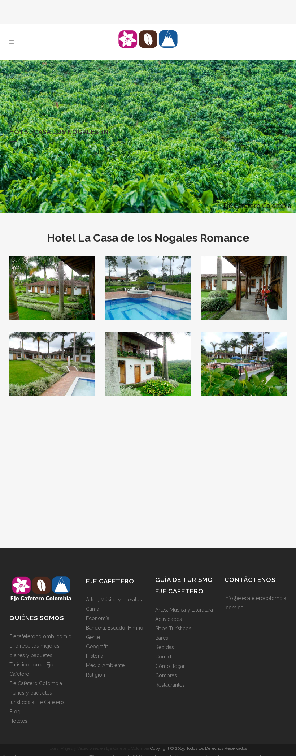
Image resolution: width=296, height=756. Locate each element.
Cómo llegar (170, 666)
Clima (92, 609)
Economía (97, 618)
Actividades (168, 619)
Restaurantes (170, 685)
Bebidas (164, 647)
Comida (164, 657)
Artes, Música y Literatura (115, 599)
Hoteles (18, 721)
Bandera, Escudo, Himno (114, 628)
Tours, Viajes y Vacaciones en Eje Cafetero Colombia (98, 748)
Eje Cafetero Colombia (35, 683)
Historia (94, 656)
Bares (161, 638)
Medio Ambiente (105, 665)
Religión (95, 675)
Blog (15, 711)
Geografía (97, 646)
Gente (93, 637)
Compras (166, 675)
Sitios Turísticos (173, 628)
